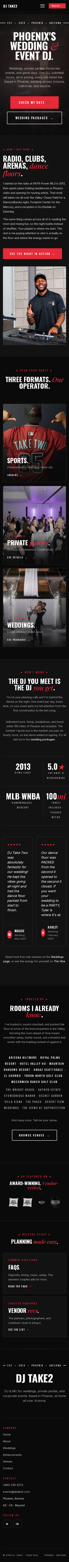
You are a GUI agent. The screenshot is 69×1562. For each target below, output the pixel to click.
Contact (8, 1468)
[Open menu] (42, 6)
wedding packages (43, 739)
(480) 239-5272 (13, 1485)
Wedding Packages (34, 118)
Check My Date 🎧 (34, 102)
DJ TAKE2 (10, 6)
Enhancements (12, 1455)
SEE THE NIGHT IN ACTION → (32, 254)
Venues (7, 1461)
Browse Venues (34, 1135)
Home (7, 1434)
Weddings (9, 1448)
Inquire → (57, 5)
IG (7, 1524)
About (6, 1441)
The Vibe (59, 961)
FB (17, 1524)
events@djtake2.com (16, 1491)
